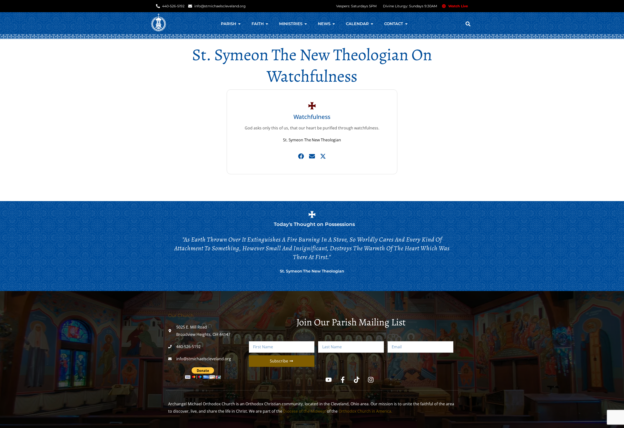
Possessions (340, 224)
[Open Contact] (406, 24)
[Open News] (334, 24)
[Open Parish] (239, 24)
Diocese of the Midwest (304, 411)
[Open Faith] (267, 24)
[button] (468, 24)
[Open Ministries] (306, 24)
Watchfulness (312, 117)
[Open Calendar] (372, 24)
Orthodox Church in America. (365, 411)
